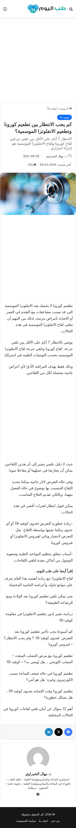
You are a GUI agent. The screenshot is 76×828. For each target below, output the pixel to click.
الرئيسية (64, 108)
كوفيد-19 (52, 108)
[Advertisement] (38, 61)
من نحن (55, 820)
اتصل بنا (43, 820)
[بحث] (71, 10)
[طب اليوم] (46, 9)
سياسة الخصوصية (26, 820)
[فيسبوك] (68, 732)
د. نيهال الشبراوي (56, 156)
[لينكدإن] (49, 732)
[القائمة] (5, 10)
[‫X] (59, 732)
